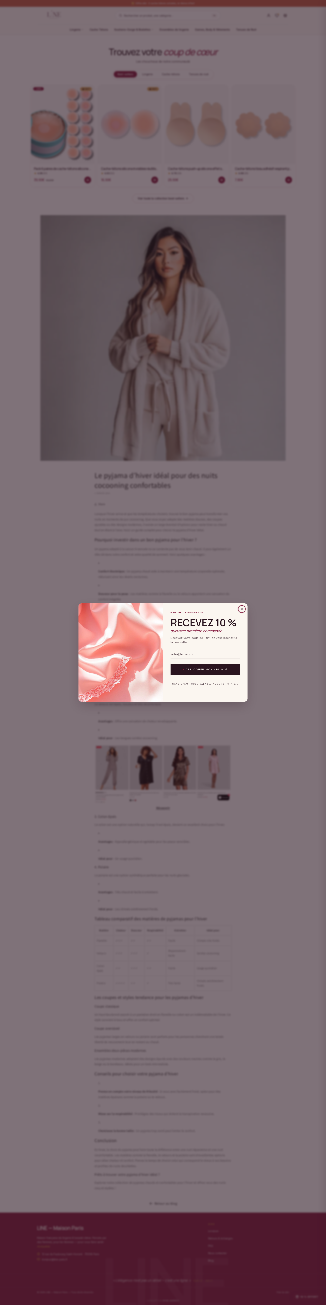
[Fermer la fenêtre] (242, 609)
